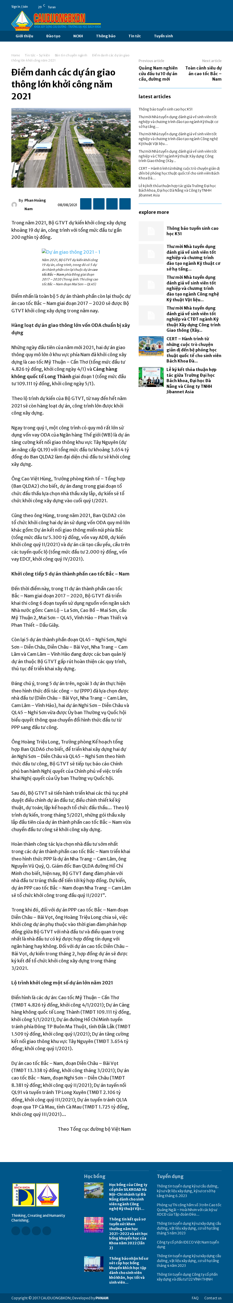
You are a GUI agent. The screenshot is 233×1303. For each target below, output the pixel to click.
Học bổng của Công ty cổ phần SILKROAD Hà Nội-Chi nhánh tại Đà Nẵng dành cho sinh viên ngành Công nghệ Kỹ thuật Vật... (128, 1197)
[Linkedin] (36, 1230)
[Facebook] (211, 6)
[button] (182, 36)
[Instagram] (26, 1230)
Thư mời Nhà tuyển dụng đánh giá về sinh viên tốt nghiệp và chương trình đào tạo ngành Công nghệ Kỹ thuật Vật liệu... (178, 139)
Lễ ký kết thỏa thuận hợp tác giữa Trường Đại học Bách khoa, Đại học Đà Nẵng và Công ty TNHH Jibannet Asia (177, 191)
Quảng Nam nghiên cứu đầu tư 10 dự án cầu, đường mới (158, 73)
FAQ (195, 1298)
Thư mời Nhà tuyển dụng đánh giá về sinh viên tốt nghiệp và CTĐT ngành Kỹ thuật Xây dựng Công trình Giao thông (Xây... (178, 156)
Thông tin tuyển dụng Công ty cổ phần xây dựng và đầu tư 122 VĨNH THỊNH (187, 1276)
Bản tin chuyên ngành (71, 55)
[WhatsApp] (125, 204)
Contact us (213, 1298)
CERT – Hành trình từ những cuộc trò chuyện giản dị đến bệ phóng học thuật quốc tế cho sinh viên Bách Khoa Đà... (179, 173)
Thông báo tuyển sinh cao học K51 (166, 109)
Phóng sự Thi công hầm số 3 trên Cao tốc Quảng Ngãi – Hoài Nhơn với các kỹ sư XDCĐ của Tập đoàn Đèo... (189, 1210)
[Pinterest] (112, 204)
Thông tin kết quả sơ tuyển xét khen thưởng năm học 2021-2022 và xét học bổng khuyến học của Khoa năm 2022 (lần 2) (128, 1233)
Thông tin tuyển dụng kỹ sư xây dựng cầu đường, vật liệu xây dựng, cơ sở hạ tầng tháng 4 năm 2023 (189, 1261)
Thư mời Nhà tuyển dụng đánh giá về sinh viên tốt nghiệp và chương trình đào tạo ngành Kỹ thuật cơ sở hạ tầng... (178, 122)
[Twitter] (99, 204)
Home (15, 55)
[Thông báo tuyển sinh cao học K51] (151, 231)
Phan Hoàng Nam (35, 204)
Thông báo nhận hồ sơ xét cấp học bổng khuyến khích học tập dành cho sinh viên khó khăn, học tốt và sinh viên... (128, 1270)
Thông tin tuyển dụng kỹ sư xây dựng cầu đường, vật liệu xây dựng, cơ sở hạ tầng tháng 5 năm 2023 (189, 1228)
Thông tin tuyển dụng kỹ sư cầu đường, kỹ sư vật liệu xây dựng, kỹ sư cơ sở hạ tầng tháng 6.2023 (188, 1191)
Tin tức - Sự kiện (37, 55)
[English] (219, 6)
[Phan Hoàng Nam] (15, 205)
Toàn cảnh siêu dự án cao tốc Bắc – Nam (203, 73)
